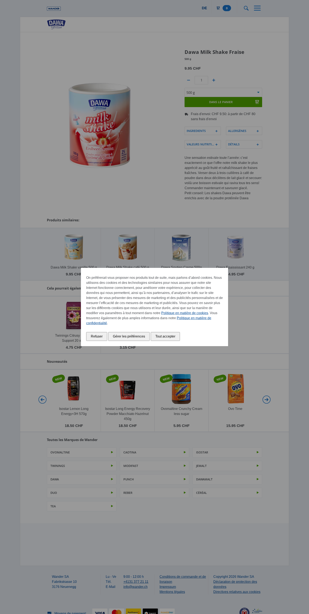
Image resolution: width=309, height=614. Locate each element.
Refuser (97, 336)
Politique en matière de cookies (184, 313)
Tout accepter (165, 336)
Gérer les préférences (129, 336)
